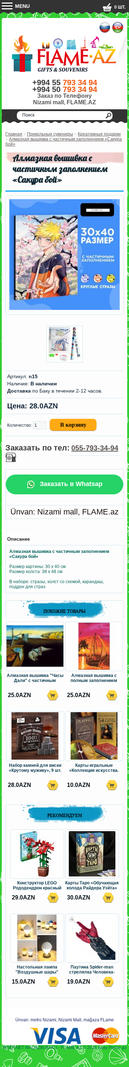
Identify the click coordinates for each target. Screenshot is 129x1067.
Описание (18, 539)
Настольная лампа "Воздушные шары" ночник (36, 970)
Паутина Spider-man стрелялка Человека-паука (92, 970)
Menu (22, 6)
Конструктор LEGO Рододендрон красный (37, 885)
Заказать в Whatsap (70, 483)
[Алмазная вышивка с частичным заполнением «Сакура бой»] (64, 308)
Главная (13, 134)
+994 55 (64, 82)
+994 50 (64, 89)
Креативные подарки (99, 134)
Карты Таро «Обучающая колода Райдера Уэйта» (92, 885)
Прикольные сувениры (50, 134)
